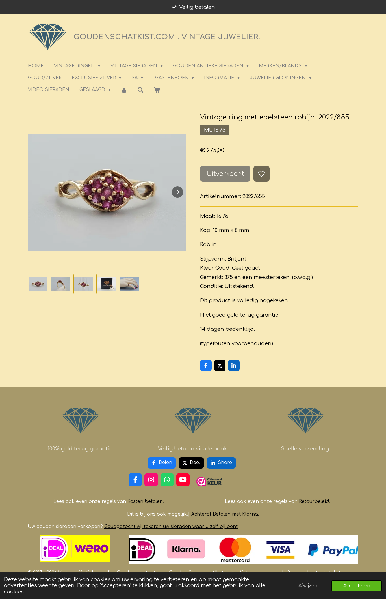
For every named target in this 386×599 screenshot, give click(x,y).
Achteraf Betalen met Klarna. (225, 514)
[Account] (124, 90)
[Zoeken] (140, 90)
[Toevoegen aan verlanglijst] (261, 174)
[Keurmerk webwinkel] (209, 488)
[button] (38, 284)
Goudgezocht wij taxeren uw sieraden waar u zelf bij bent (171, 526)
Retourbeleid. (314, 501)
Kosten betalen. (145, 501)
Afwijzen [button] (307, 585)
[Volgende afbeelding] (177, 192)
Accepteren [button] (356, 585)
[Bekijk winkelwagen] (157, 90)
